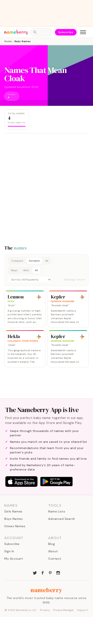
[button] (46, 270)
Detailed (34, 261)
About (53, 551)
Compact (17, 261)
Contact (54, 559)
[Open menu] (83, 32)
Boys (14, 270)
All (46, 261)
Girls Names (13, 511)
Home (7, 41)
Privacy (45, 610)
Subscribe (65, 32)
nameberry (46, 590)
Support (82, 610)
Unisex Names (14, 526)
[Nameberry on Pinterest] (50, 572)
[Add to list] (38, 297)
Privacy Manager (63, 610)
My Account (13, 559)
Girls (26, 270)
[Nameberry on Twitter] (35, 572)
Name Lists (56, 511)
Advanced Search (61, 519)
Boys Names (13, 519)
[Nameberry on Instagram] (58, 572)
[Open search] (41, 32)
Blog (51, 544)
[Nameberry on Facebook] (42, 572)
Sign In (9, 551)
